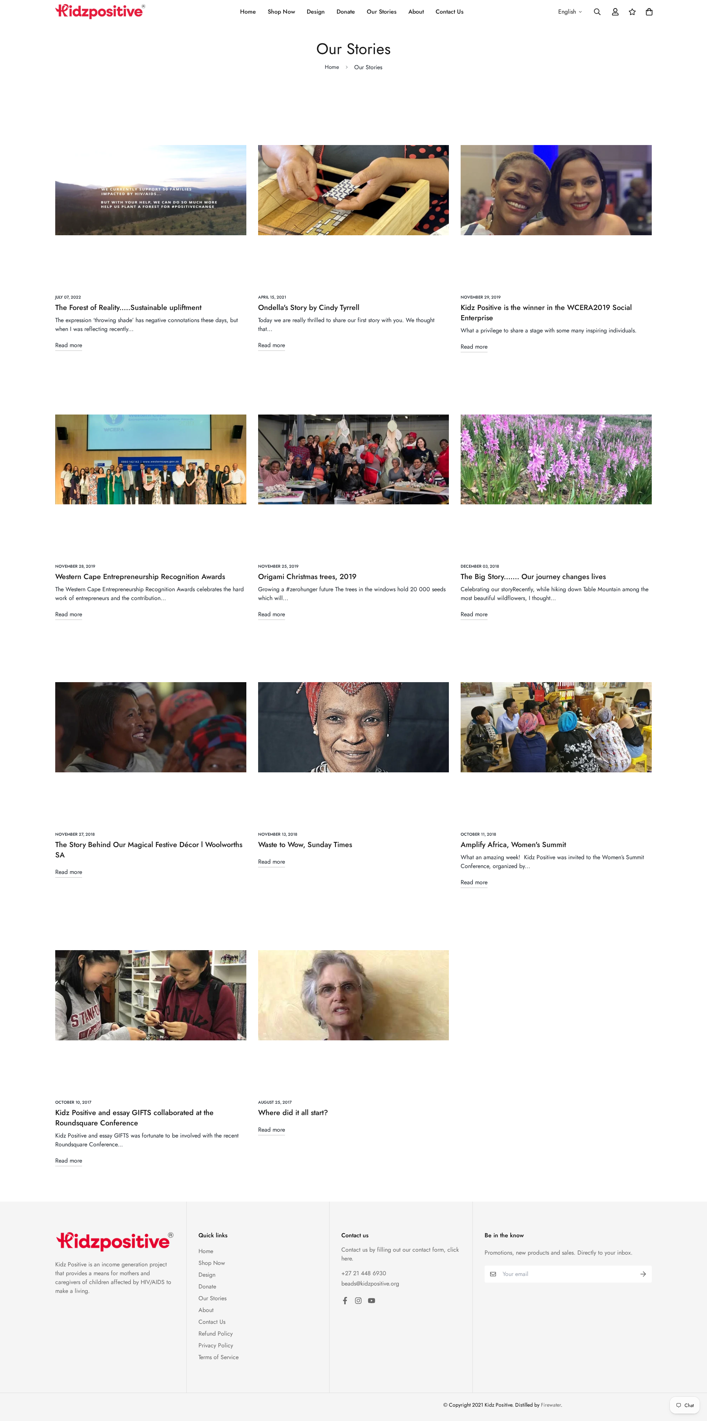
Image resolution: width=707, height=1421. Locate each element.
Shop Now (281, 11)
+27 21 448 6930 (363, 1273)
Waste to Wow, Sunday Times (305, 844)
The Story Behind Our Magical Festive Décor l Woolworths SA (148, 849)
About (416, 11)
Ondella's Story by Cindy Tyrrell (308, 307)
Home (248, 11)
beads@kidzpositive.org (370, 1283)
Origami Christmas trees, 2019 (307, 576)
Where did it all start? (293, 1112)
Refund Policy (215, 1333)
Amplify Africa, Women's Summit (513, 844)
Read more (68, 345)
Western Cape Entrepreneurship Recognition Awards (140, 576)
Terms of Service (218, 1357)
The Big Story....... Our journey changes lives (533, 576)
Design (316, 11)
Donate (346, 11)
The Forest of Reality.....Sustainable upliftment (128, 307)
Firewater (551, 1404)
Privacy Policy (215, 1345)
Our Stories (382, 11)
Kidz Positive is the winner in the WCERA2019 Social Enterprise (546, 312)
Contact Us (450, 11)
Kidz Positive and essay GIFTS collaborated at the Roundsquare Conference (134, 1117)
